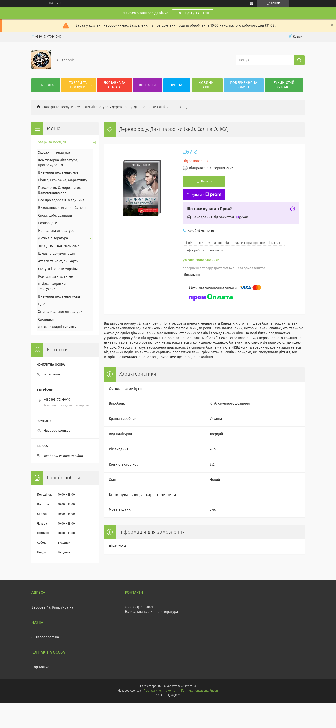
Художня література (92, 107)
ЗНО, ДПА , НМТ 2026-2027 (58, 246)
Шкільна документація (56, 253)
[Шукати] (299, 60)
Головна (46, 85)
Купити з (197, 195)
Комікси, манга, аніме (55, 276)
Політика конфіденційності (199, 690)
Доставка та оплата (114, 85)
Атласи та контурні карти (58, 261)
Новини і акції (207, 85)
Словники (46, 319)
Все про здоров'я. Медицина (61, 200)
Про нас (177, 85)
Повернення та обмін (243, 85)
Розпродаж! (47, 223)
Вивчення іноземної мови (59, 296)
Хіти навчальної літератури (60, 312)
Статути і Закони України (58, 269)
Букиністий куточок (284, 85)
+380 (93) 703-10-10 (192, 13)
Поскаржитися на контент (161, 690)
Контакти (147, 85)
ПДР (41, 304)
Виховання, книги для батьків (62, 208)
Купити (206, 181)
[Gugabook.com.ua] (41, 68)
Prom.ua (190, 686)
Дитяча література (53, 238)
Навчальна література (56, 231)
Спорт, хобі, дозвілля (55, 215)
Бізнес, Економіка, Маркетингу (62, 180)
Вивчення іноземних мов (58, 172)
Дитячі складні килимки (57, 327)
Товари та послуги (78, 85)
